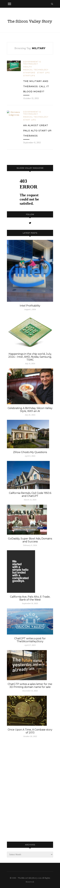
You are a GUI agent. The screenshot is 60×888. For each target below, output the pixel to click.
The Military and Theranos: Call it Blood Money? (36, 86)
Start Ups (43, 73)
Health (27, 67)
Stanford (29, 73)
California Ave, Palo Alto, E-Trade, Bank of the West (30, 598)
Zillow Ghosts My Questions (30, 452)
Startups (29, 76)
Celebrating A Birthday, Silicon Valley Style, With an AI (30, 410)
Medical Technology (35, 70)
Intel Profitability (30, 305)
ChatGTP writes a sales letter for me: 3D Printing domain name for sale (30, 685)
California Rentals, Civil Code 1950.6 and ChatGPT (30, 494)
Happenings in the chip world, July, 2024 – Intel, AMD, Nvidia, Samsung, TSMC (30, 356)
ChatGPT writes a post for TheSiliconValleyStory (30, 640)
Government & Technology (32, 63)
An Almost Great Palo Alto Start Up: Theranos (37, 130)
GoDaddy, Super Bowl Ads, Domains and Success (30, 540)
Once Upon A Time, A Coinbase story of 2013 (30, 731)
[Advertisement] (30, 789)
